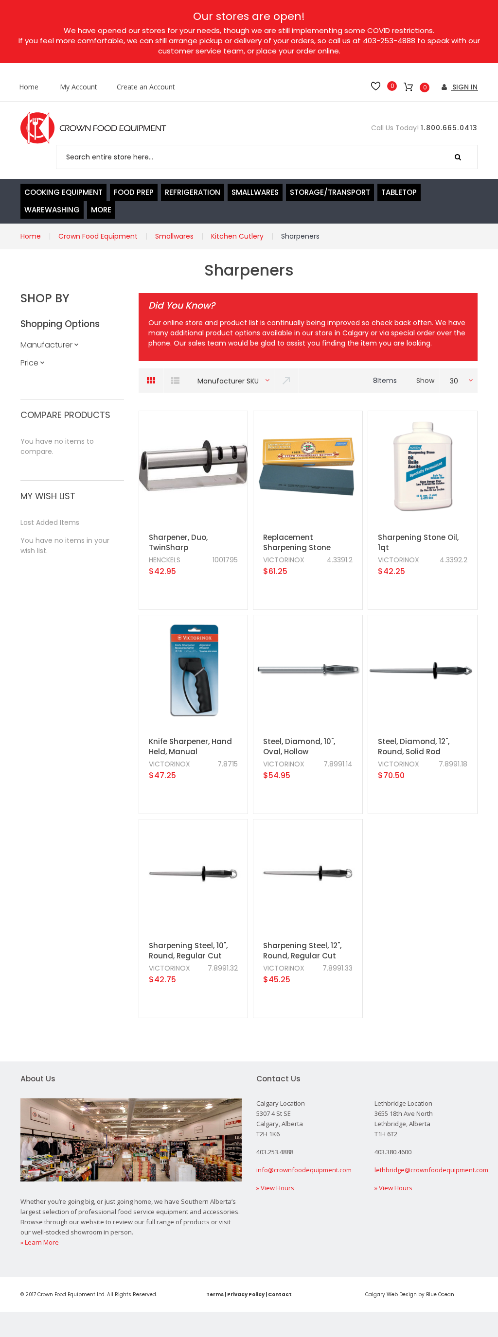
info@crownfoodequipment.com (304, 1169)
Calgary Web (381, 1294)
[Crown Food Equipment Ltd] (93, 128)
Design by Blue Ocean (426, 1294)
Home (28, 87)
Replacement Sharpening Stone (297, 542)
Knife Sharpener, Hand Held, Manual (190, 746)
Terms (215, 1294)
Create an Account (146, 87)
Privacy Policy (246, 1294)
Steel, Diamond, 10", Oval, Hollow (299, 746)
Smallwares (174, 236)
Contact (280, 1294)
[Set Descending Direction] (287, 380)
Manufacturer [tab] (46, 345)
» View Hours (275, 1187)
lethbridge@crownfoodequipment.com (431, 1169)
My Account (78, 87)
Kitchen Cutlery (237, 236)
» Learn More (39, 1242)
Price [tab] (29, 363)
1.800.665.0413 (449, 128)
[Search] (458, 157)
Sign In (464, 87)
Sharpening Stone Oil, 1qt (418, 542)
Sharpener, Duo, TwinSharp (178, 542)
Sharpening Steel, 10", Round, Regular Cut (188, 950)
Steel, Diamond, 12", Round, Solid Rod (413, 746)
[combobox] (267, 157)
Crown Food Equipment (98, 236)
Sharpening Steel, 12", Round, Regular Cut (302, 950)
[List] (175, 380)
